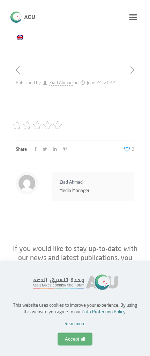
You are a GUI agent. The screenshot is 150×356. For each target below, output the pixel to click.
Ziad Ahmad (61, 83)
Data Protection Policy (104, 312)
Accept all (75, 339)
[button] (133, 17)
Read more (75, 324)
